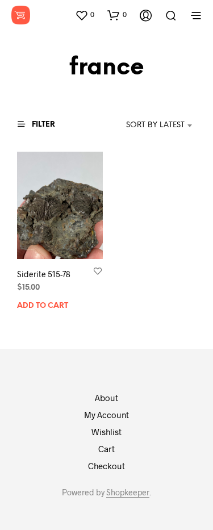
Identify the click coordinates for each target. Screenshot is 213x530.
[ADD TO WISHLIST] (98, 271)
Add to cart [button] (42, 306)
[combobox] (144, 125)
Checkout (106, 466)
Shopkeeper (127, 492)
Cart (106, 449)
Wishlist (106, 432)
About (106, 398)
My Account (106, 415)
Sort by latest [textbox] (155, 125)
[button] (84, 14)
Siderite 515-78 (43, 274)
